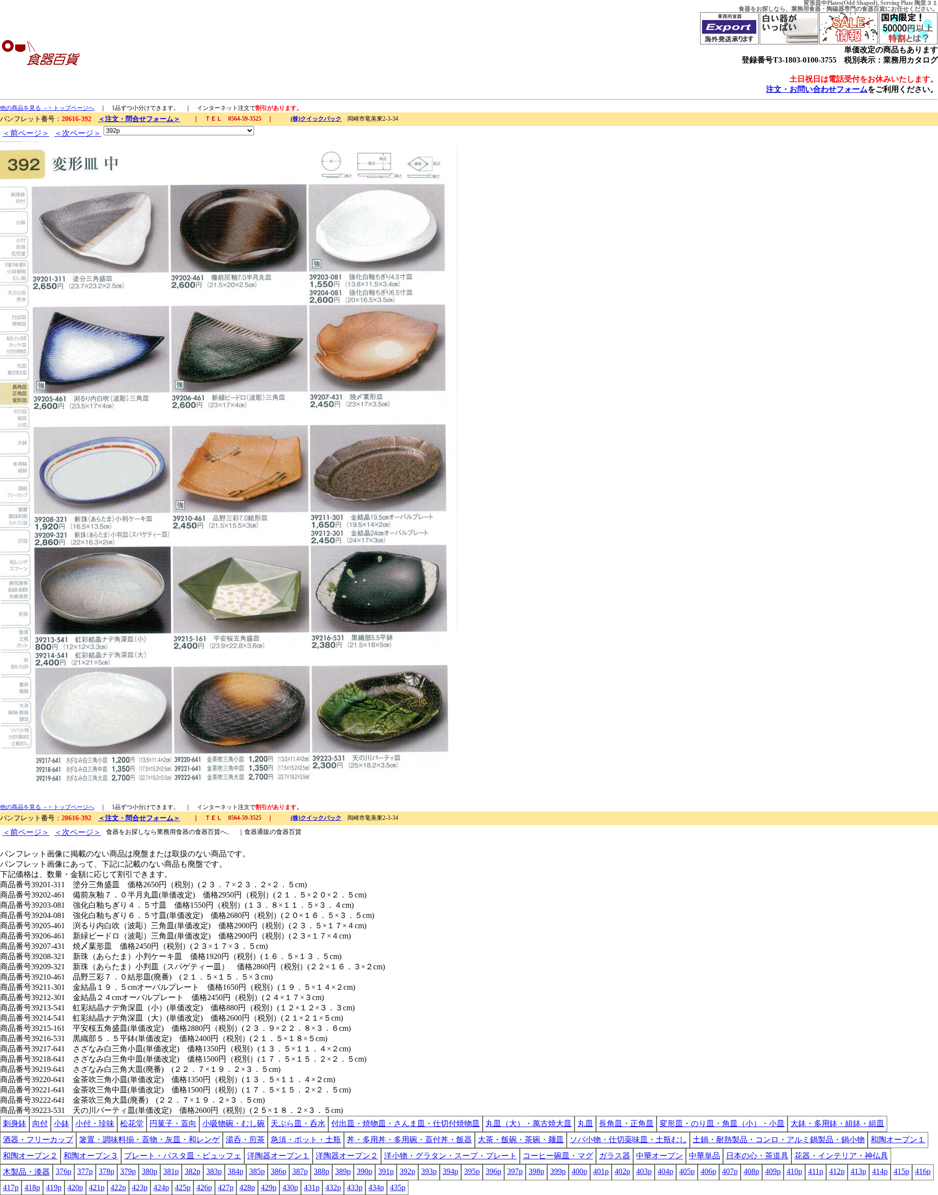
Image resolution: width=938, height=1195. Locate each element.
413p (858, 1171)
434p (376, 1187)
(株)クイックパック (316, 118)
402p (622, 1171)
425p (183, 1187)
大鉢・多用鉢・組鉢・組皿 (837, 1123)
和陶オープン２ (30, 1156)
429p (269, 1187)
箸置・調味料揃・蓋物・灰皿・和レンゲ (149, 1139)
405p (687, 1171)
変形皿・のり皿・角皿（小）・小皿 (722, 1123)
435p (397, 1187)
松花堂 (132, 1123)
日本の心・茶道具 (757, 1156)
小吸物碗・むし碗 (233, 1123)
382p (192, 1171)
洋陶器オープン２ (347, 1156)
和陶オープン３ (91, 1156)
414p (880, 1171)
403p (644, 1171)
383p (214, 1171)
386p (278, 1171)
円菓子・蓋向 (172, 1123)
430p (290, 1187)
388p (321, 1171)
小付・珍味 (94, 1123)
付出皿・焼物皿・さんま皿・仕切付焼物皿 (405, 1123)
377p (85, 1171)
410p (794, 1171)
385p (257, 1171)
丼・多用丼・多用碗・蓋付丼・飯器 (409, 1139)
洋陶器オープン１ (278, 1156)
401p (601, 1171)
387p (300, 1171)
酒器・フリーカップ (38, 1139)
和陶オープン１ (898, 1139)
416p (923, 1171)
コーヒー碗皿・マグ (558, 1156)
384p (235, 1171)
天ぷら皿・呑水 (298, 1123)
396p (493, 1171)
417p (11, 1187)
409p (773, 1171)
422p (118, 1187)
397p (515, 1171)
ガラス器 (614, 1156)
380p (149, 1171)
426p (204, 1187)
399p (558, 1171)
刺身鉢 (14, 1123)
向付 (40, 1123)
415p (901, 1171)
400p (579, 1171)
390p (364, 1171)
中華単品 (704, 1156)
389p (343, 1171)
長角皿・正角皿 (626, 1123)
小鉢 (61, 1123)
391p (386, 1171)
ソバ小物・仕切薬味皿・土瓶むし (628, 1139)
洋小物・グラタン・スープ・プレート (450, 1156)
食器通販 (257, 831)
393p (429, 1171)
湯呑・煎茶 (245, 1139)
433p (354, 1187)
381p (171, 1171)
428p (247, 1187)
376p (63, 1171)
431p (312, 1187)
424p (161, 1187)
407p (730, 1171)
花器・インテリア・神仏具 (841, 1156)
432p (333, 1187)
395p (472, 1171)
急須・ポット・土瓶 (306, 1139)
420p (75, 1187)
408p (751, 1171)
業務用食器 (806, 8)
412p (837, 1171)
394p (450, 1171)
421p (97, 1187)
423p (140, 1187)
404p (665, 1171)
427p (226, 1187)
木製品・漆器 (26, 1172)
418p (32, 1187)
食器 (744, 8)
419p (54, 1187)
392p (407, 1171)
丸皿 (585, 1123)
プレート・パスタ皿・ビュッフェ (182, 1156)
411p (815, 1171)
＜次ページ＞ (77, 133)
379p (128, 1171)
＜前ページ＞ (25, 133)
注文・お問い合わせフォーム (817, 89)
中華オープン (659, 1156)
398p (536, 1171)
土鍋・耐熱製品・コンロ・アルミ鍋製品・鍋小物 (779, 1139)
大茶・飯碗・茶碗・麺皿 (521, 1139)
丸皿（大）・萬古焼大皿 (529, 1123)
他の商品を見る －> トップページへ (47, 108)
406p (708, 1171)
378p (106, 1171)
